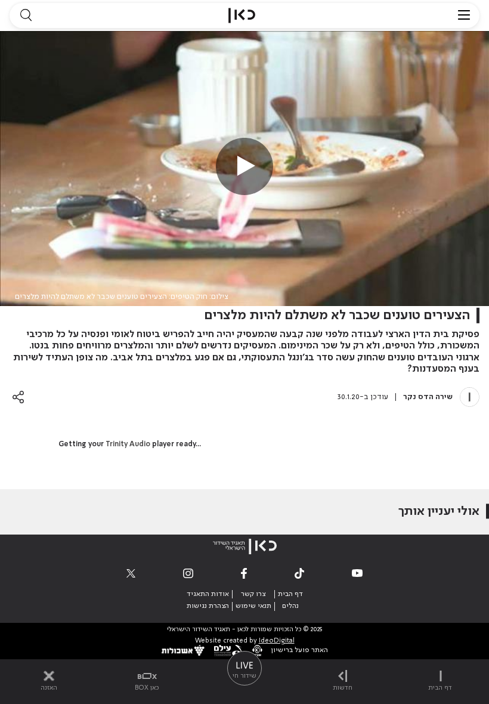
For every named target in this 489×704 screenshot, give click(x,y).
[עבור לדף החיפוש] (25, 15)
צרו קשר (253, 594)
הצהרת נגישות (208, 606)
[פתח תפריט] (464, 15)
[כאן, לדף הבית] (242, 15)
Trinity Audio (128, 444)
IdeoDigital (277, 641)
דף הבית (290, 594)
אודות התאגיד (208, 594)
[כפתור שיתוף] (18, 397)
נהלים (290, 606)
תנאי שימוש (253, 606)
